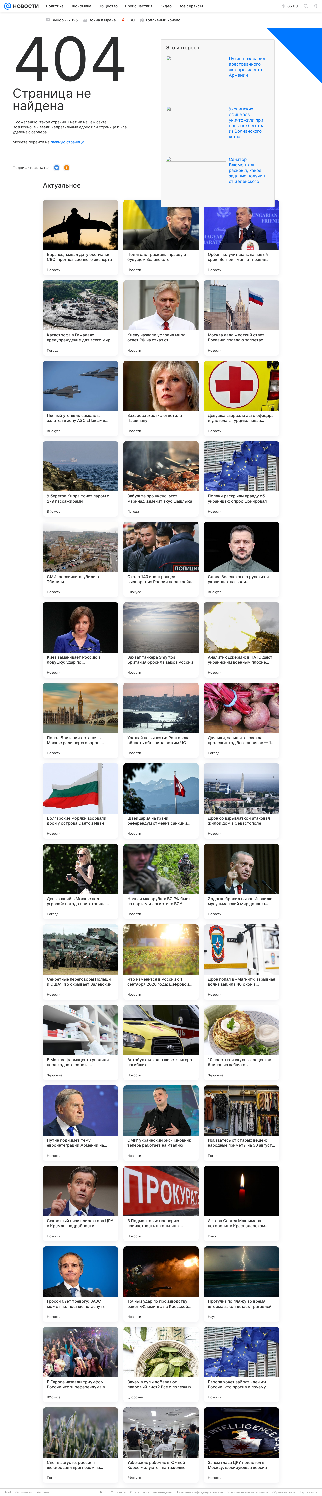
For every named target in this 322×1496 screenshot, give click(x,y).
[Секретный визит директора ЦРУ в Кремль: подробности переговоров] (80, 1203)
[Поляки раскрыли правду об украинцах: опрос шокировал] (241, 479)
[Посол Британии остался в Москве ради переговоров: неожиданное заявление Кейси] (80, 720)
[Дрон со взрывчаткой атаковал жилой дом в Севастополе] (241, 801)
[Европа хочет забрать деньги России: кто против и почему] (241, 1364)
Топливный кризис (162, 20)
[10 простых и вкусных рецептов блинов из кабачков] (241, 1042)
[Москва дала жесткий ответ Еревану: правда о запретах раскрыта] (241, 318)
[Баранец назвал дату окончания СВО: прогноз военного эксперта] (80, 237)
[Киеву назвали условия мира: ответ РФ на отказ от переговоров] (161, 318)
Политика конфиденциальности (200, 1492)
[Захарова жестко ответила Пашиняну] (161, 398)
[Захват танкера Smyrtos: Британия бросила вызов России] (161, 640)
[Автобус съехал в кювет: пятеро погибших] (161, 1042)
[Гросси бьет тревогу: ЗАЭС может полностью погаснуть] (80, 1284)
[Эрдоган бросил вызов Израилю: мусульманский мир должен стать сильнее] (241, 881)
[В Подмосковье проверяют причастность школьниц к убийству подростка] (161, 1203)
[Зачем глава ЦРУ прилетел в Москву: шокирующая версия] (241, 1445)
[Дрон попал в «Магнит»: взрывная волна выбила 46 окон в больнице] (241, 962)
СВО (131, 20)
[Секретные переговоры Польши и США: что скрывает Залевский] (80, 962)
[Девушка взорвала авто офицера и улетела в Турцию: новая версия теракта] (241, 398)
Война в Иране (102, 20)
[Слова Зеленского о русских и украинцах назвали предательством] (241, 559)
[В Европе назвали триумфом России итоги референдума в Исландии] (80, 1364)
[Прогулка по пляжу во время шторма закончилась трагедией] (241, 1284)
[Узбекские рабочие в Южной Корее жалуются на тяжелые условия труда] (161, 1445)
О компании (23, 1492)
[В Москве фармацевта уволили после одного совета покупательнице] (80, 1042)
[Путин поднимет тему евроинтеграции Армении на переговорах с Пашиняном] (80, 1123)
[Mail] (7, 6)
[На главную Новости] (25, 6)
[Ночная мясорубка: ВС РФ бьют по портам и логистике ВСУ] (161, 881)
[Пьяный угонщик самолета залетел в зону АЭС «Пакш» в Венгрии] (80, 398)
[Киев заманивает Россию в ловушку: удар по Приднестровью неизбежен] (80, 640)
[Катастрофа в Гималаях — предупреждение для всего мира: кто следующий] (80, 318)
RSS (103, 1492)
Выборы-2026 (64, 20)
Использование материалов (247, 1492)
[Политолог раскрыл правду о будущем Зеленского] (161, 237)
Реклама (43, 1492)
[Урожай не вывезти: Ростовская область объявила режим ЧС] (161, 720)
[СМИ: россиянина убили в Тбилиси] (80, 559)
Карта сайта (308, 1492)
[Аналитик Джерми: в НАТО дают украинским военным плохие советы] (241, 640)
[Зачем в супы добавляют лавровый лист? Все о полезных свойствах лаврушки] (161, 1364)
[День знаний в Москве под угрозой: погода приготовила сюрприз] (80, 881)
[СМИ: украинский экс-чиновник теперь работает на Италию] (161, 1123)
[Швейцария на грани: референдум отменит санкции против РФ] (161, 801)
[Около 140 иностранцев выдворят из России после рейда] (161, 559)
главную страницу (67, 142)
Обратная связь (283, 1492)
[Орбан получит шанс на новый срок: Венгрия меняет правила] (241, 237)
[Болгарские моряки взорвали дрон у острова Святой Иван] (80, 801)
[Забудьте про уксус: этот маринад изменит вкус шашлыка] (161, 479)
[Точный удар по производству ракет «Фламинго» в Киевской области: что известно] (161, 1284)
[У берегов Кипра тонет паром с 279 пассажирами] (80, 479)
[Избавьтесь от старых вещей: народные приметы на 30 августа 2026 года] (241, 1123)
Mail (8, 1492)
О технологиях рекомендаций (151, 1492)
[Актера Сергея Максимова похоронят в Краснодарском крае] (241, 1203)
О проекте (118, 1492)
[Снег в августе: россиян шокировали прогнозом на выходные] (80, 1445)
